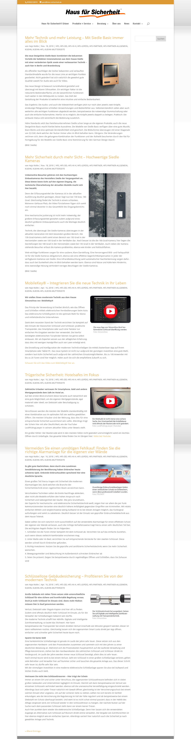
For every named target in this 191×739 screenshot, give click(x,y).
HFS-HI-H (72, 46)
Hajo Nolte (34, 46)
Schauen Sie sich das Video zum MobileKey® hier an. (50, 363)
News (126, 24)
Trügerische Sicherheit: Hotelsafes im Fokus (62, 374)
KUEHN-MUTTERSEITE (55, 49)
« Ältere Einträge (33, 731)
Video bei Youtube (102, 436)
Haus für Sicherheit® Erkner (55, 24)
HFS (57, 46)
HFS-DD (63, 46)
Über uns (116, 24)
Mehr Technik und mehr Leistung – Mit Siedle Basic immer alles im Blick (74, 39)
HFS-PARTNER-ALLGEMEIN (115, 46)
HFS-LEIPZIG (82, 46)
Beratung (101, 24)
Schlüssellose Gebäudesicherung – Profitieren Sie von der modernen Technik (74, 578)
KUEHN (28, 49)
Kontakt (136, 24)
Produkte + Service (81, 24)
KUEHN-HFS (38, 49)
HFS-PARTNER (95, 46)
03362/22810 (32, 2)
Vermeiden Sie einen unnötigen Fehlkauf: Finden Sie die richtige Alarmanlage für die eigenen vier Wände (72, 450)
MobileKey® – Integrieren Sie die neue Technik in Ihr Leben (75, 282)
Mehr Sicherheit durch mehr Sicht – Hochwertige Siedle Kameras (72, 159)
